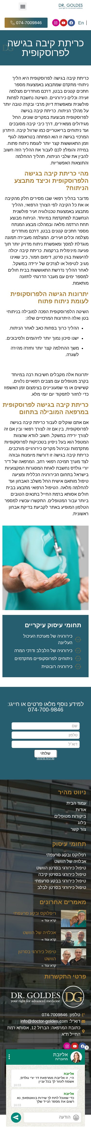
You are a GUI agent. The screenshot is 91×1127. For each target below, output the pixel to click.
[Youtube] (63, 22)
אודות (81, 809)
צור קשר (78, 829)
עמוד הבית (76, 803)
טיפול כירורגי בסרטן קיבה (62, 874)
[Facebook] (71, 22)
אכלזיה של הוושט (70, 861)
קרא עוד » (48, 920)
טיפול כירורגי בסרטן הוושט (61, 868)
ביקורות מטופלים (70, 816)
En (81, 22)
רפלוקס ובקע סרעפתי (66, 854)
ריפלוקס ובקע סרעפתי (34, 913)
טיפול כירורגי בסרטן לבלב (61, 887)
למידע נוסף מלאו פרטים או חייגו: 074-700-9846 (46, 707)
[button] (23, 6)
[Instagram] (55, 22)
